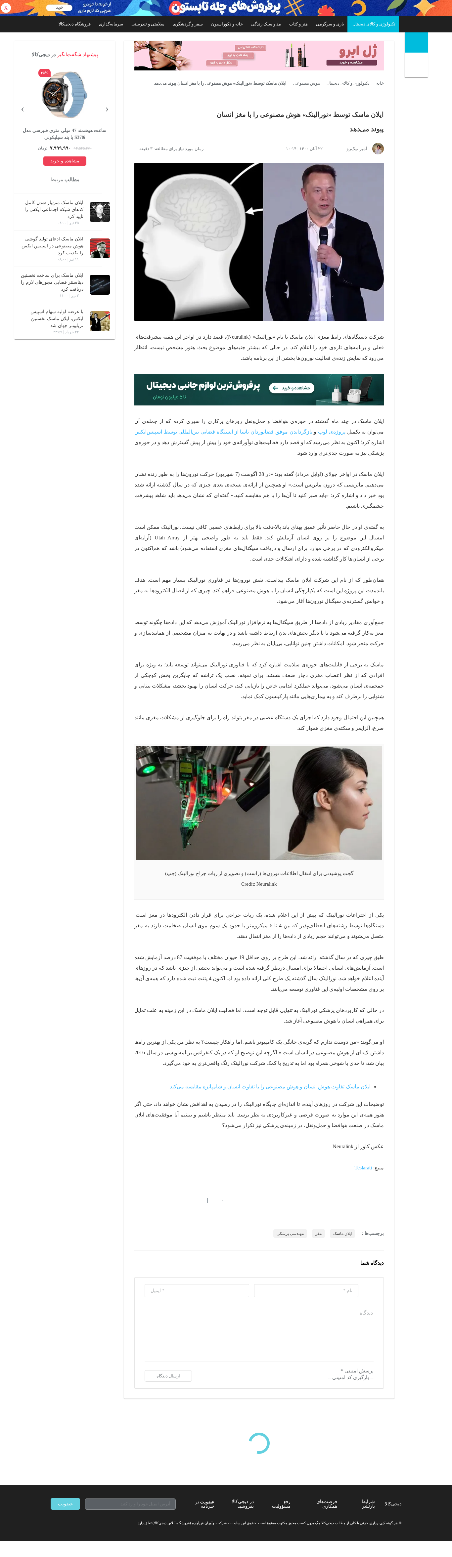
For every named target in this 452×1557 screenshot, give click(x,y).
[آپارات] (89, 1523)
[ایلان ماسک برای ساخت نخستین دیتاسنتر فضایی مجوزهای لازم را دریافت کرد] (100, 285)
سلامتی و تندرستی (147, 23)
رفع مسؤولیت (281, 1504)
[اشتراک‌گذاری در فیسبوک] (172, 1200)
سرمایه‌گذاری (111, 23)
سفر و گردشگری (188, 23)
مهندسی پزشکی (290, 1233)
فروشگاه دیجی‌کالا (75, 23)
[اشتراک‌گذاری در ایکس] (160, 1200)
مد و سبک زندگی (266, 23)
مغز (318, 1233)
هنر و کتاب (298, 23)
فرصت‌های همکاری (326, 1504)
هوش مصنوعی (306, 83)
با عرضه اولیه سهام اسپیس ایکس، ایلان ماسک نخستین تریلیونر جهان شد (56, 318)
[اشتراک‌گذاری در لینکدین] (184, 1200)
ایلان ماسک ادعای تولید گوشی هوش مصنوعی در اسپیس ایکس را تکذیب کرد (52, 245)
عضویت (65, 1503)
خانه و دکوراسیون (227, 23)
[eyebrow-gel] (259, 55)
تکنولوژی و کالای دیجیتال (373, 23)
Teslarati (363, 1167)
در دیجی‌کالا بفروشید (243, 1504)
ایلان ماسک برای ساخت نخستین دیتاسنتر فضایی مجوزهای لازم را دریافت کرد (52, 282)
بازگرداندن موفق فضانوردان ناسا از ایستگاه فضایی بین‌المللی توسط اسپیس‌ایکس (223, 432)
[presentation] (107, 108)
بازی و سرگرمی (330, 23)
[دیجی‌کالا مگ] (416, 42)
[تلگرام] (53, 1523)
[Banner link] (226, 8)
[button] (219, 1200)
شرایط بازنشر (368, 1504)
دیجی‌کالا (393, 1503)
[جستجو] (417, 66)
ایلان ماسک (342, 1233)
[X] (77, 1523)
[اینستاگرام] (65, 1523)
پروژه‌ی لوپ (331, 432)
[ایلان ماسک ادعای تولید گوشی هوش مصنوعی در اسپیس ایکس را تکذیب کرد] (100, 248)
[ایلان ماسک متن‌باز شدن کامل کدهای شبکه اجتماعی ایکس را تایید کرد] (100, 212)
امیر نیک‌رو (356, 148)
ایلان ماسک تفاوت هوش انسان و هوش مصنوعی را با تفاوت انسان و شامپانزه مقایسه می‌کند (270, 1086)
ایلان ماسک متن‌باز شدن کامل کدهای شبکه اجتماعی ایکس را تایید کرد (53, 209)
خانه (380, 83)
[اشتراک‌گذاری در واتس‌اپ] (149, 1200)
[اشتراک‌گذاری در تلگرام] (137, 1200)
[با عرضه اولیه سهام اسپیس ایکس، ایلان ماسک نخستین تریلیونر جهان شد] (100, 321)
